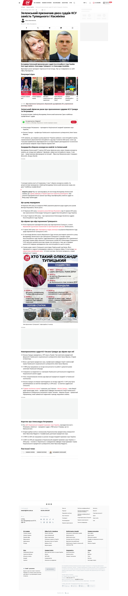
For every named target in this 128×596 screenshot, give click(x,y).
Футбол (89, 554)
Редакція (64, 510)
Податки (90, 541)
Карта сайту (95, 518)
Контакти (95, 508)
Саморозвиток (48, 558)
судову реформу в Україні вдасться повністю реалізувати (49, 194)
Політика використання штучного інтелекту (83, 511)
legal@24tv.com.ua (79, 579)
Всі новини (37, 2)
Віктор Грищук (62, 389)
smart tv (82, 586)
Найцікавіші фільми (28, 552)
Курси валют (91, 535)
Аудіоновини (26, 541)
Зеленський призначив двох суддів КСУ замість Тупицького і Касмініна (51, 7)
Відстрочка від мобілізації (72, 541)
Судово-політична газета (32, 389)
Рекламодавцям (65, 520)
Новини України (47, 2)
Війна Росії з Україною (51, 531)
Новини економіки (93, 531)
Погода (25, 543)
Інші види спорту (92, 560)
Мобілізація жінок (70, 537)
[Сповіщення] (90, 3)
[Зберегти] (72, 28)
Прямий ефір (26, 537)
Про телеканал (65, 515)
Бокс (89, 552)
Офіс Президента (31, 24)
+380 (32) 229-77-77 (70, 577)
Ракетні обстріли (49, 533)
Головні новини (27, 533)
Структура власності (97, 513)
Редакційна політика (67, 513)
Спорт (89, 550)
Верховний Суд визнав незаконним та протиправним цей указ (44, 227)
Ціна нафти (90, 533)
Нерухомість (70, 550)
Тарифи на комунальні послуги (95, 539)
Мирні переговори (49, 537)
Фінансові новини (92, 537)
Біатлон (90, 558)
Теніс (89, 556)
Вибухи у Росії (48, 543)
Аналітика (65, 2)
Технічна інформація (82, 522)
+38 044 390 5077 (45, 510)
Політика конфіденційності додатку (84, 515)
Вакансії (95, 510)
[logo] (27, 3)
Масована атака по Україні (51, 541)
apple (74, 586)
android (66, 586)
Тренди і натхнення (71, 556)
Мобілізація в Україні (72, 531)
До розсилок (50, 569)
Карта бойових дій (49, 535)
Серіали (25, 560)
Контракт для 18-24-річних (72, 539)
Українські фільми (27, 554)
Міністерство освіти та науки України (54, 552)
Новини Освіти (49, 550)
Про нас (64, 508)
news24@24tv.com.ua (27, 510)
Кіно (24, 550)
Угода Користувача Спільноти (84, 517)
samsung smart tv (91, 586)
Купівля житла (69, 554)
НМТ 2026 (47, 556)
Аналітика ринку (70, 552)
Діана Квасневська (30, 20)
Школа (46, 554)
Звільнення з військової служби (74, 533)
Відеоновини (26, 539)
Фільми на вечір (27, 556)
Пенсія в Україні (92, 543)
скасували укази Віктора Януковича (49, 211)
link (41, 519)
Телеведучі (64, 518)
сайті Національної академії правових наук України (42, 425)
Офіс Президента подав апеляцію (46, 230)
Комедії (25, 558)
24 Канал (23, 7)
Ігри (70, 2)
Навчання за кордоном (50, 560)
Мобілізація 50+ (70, 535)
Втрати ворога (48, 545)
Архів (94, 515)
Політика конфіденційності (84, 508)
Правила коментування (83, 520)
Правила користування (67, 523)
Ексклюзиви (56, 2)
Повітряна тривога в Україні (52, 539)
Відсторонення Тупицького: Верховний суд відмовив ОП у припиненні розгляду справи (47, 104)
